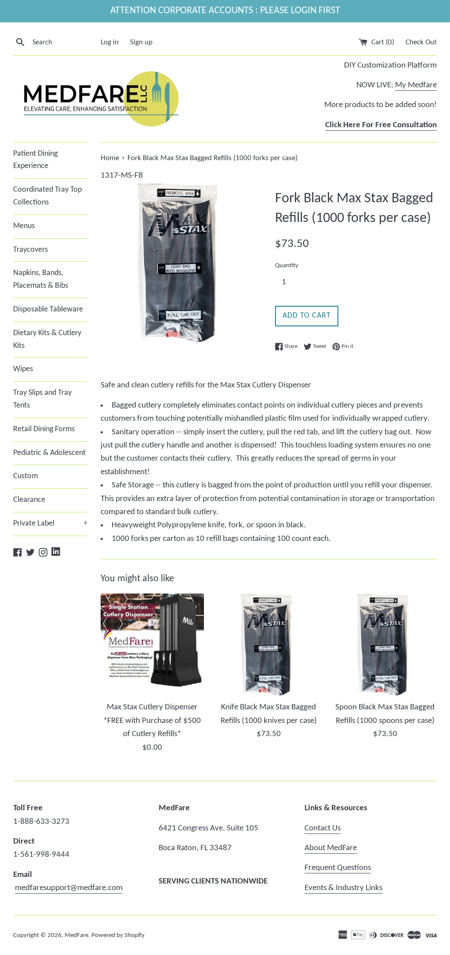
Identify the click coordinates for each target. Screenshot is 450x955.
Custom (25, 476)
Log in (110, 42)
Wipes (23, 369)
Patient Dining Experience (35, 160)
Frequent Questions (338, 868)
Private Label (50, 523)
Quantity (286, 265)
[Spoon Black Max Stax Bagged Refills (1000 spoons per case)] (385, 645)
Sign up (141, 42)
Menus (24, 226)
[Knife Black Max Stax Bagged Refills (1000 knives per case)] (268, 645)
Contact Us (323, 828)
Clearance (29, 500)
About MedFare (331, 848)
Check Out (421, 42)
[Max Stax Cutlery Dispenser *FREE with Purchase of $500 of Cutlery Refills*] (152, 645)
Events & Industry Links (343, 888)
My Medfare (416, 85)
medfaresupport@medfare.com (69, 888)
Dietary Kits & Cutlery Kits (47, 339)
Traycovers (30, 250)
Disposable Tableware (48, 309)
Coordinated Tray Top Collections (47, 196)
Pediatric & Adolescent (49, 453)
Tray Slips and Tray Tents (42, 399)
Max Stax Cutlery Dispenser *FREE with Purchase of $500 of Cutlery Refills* (152, 720)
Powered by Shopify (118, 935)
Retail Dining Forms (44, 429)
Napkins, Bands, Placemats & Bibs (40, 279)
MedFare (76, 935)
